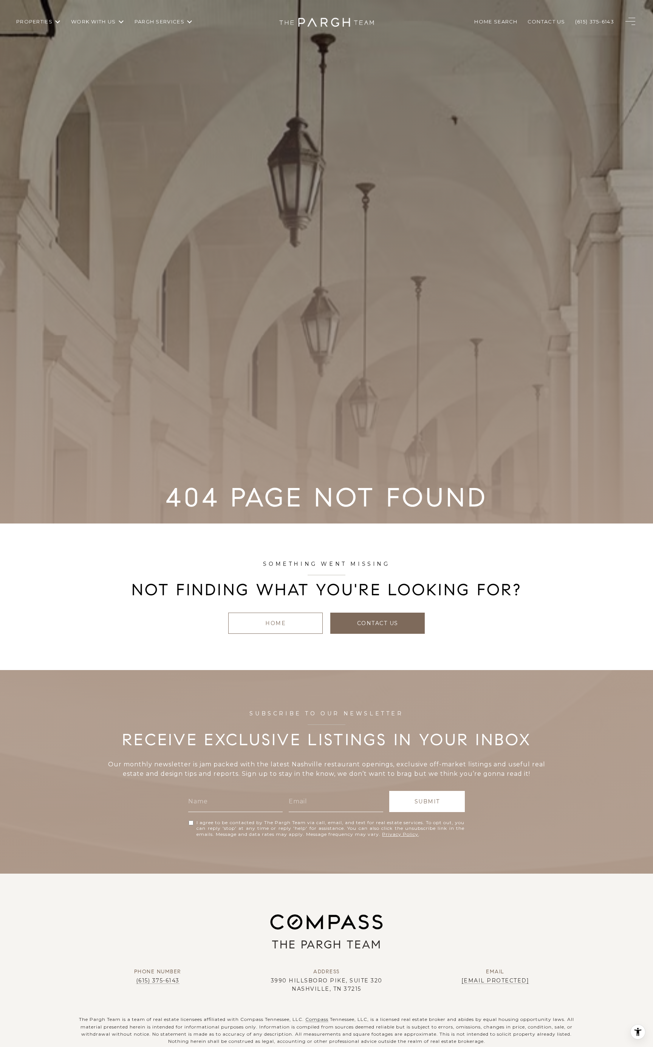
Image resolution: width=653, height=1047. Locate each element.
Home (275, 623)
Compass (316, 1019)
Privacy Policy (400, 834)
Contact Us (377, 623)
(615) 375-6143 (157, 980)
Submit (427, 801)
